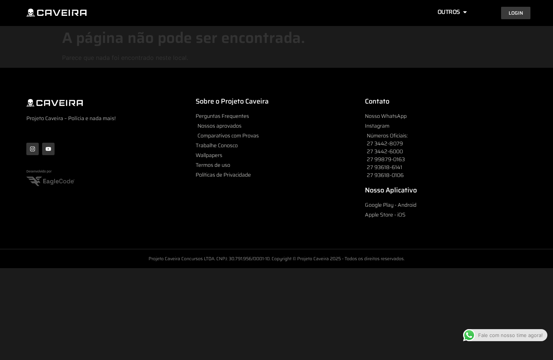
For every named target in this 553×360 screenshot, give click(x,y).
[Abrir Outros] (465, 12)
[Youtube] (48, 149)
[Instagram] (32, 149)
